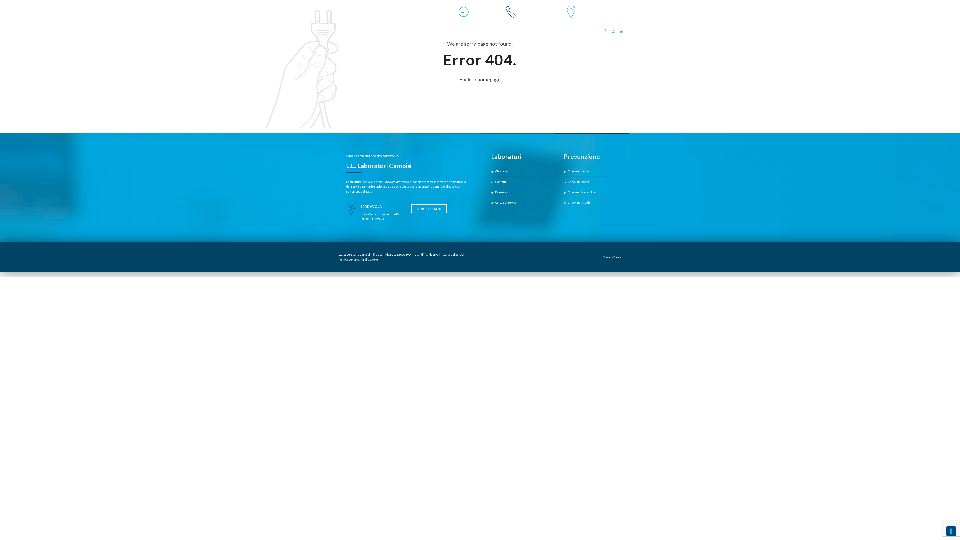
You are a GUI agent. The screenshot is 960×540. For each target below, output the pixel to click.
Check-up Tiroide (579, 202)
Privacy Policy (612, 257)
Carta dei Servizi (505, 202)
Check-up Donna (579, 182)
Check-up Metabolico (582, 192)
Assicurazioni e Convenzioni (464, 31)
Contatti (500, 182)
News (583, 31)
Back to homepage (480, 79)
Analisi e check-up (351, 31)
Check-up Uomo (578, 171)
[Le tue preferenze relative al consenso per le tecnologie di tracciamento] (951, 531)
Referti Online (551, 32)
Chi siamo (501, 171)
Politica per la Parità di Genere (358, 259)
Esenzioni (501, 192)
